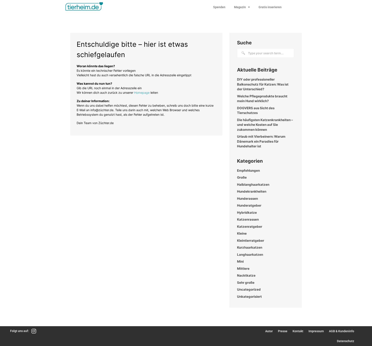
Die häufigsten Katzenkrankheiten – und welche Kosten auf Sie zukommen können (265, 125)
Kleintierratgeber (250, 240)
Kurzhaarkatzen (249, 247)
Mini (240, 261)
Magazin (240, 7)
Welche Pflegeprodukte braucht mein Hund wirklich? (262, 98)
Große (242, 177)
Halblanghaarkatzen (253, 184)
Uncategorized (249, 289)
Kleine (242, 233)
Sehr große (245, 283)
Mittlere (243, 269)
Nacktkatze (246, 275)
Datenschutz (345, 341)
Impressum (316, 331)
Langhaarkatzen (250, 254)
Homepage (142, 92)
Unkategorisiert (249, 297)
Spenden (219, 7)
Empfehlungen (248, 170)
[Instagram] (34, 331)
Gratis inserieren (270, 7)
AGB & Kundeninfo (341, 331)
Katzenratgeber (249, 226)
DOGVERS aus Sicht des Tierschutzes (255, 110)
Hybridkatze (247, 212)
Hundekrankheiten (251, 191)
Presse (282, 331)
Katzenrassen (248, 219)
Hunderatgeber (249, 205)
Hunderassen (247, 198)
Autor (269, 331)
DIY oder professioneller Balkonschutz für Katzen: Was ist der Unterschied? (262, 84)
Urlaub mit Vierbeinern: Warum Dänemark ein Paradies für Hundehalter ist (261, 141)
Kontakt (298, 331)
